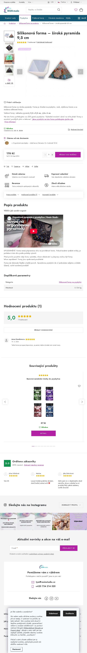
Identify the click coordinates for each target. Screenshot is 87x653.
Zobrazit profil (70, 505)
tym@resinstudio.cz (45, 582)
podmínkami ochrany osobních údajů (41, 554)
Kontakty (22, 2)
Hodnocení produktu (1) (29, 195)
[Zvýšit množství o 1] (52, 155)
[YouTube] (56, 598)
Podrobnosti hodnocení (44, 42)
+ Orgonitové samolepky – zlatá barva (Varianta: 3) (34, 143)
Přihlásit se (69, 548)
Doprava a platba (9, 2)
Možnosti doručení (77, 129)
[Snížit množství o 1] (45, 155)
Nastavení (16, 649)
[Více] (82, 18)
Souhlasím (70, 613)
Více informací (10, 122)
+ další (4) (9, 83)
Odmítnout (53, 613)
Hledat (59, 9)
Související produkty (49, 195)
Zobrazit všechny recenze (34, 465)
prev (5, 401)
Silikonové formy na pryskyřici (70, 282)
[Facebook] (46, 598)
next (81, 401)
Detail (43, 433)
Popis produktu (11, 195)
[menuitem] (11, 18)
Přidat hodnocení (43, 330)
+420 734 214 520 (46, 586)
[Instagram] (51, 598)
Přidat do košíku (67, 155)
